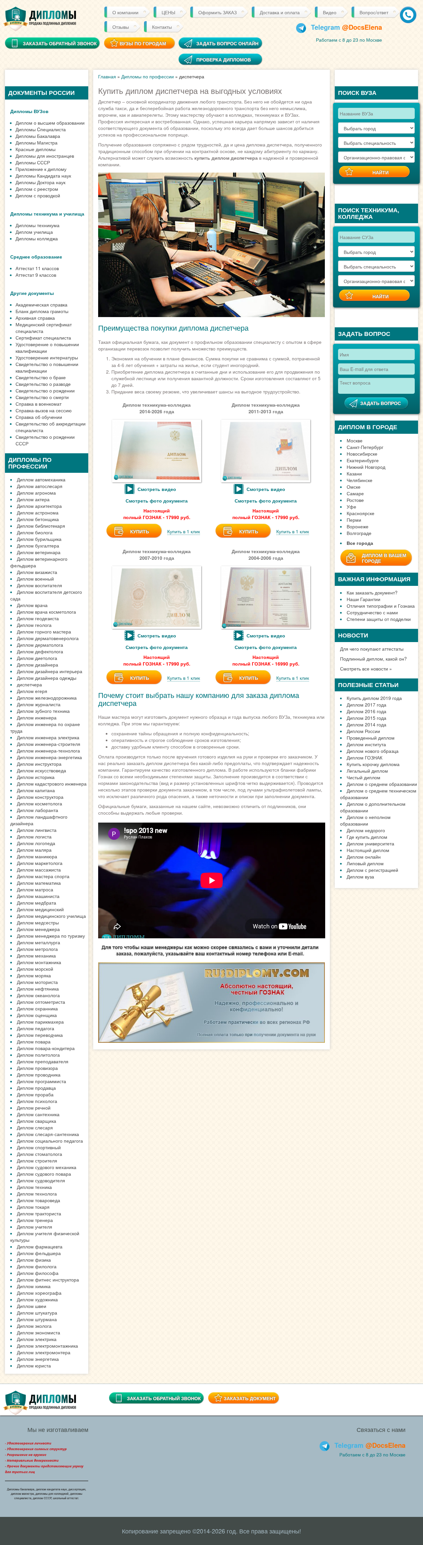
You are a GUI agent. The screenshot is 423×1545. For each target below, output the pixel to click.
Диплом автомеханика (41, 479)
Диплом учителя (34, 1226)
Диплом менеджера (38, 929)
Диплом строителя (37, 1160)
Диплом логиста (34, 836)
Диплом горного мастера (44, 631)
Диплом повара (34, 1041)
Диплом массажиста (39, 869)
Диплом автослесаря (39, 486)
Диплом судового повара (44, 1173)
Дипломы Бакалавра (38, 136)
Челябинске (359, 480)
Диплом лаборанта (37, 810)
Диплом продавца (36, 1087)
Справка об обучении (39, 417)
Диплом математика (39, 882)
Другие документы (32, 293)
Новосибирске (362, 453)
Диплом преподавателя (42, 1061)
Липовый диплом (365, 863)
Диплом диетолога (37, 658)
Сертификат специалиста (43, 337)
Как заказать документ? (372, 592)
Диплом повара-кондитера (46, 1048)
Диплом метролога (37, 949)
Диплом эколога (34, 1325)
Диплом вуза (360, 876)
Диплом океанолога (38, 995)
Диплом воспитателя (39, 585)
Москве (355, 440)
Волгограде (359, 533)
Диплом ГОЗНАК (364, 757)
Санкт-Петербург (365, 447)
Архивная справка (35, 317)
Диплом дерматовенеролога (48, 638)
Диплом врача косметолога (46, 611)
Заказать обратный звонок (164, 1398)
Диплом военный (35, 578)
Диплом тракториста (39, 1213)
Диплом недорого (366, 830)
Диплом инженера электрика (48, 737)
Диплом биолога (35, 532)
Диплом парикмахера (40, 1021)
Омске (354, 486)
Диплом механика (36, 955)
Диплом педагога (35, 1028)
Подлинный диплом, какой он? (373, 658)
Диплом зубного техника (43, 711)
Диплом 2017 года (366, 704)
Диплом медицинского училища (51, 916)
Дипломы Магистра (37, 142)
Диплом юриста (34, 1365)
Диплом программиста (41, 1081)
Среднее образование (36, 256)
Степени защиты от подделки (379, 619)
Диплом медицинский (40, 909)
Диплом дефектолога (40, 651)
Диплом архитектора (39, 506)
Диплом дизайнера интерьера (49, 671)
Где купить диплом (367, 836)
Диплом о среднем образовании (382, 784)
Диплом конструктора (40, 796)
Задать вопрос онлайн (227, 43)
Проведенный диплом (371, 737)
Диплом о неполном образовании (365, 820)
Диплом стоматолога (39, 1154)
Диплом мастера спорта (43, 876)
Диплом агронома (36, 492)
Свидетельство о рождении (45, 390)
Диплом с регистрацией (372, 870)
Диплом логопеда (36, 843)
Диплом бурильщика (39, 539)
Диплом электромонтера (43, 1352)
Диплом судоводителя (41, 1180)
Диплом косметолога (39, 803)
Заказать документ (250, 1398)
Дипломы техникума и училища (47, 213)
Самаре (355, 493)
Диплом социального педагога (50, 1140)
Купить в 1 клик (183, 531)
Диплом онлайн (364, 856)
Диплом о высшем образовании (50, 122)
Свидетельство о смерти (42, 397)
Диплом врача (32, 605)
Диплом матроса (35, 889)
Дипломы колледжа (37, 238)
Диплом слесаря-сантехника (48, 1134)
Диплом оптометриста (41, 1001)
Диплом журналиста (38, 704)
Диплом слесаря (35, 1127)
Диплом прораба (35, 1094)
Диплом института (366, 744)
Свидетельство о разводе (43, 384)
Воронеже (357, 526)
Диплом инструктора (39, 763)
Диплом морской (35, 968)
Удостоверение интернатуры (47, 357)
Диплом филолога (37, 1266)
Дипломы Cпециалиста (41, 129)
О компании (125, 12)
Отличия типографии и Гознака (381, 605)
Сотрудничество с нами (372, 612)
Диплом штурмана (37, 1319)
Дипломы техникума (37, 225)
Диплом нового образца (373, 751)
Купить (139, 531)
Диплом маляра (34, 849)
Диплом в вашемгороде (384, 558)
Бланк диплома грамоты (42, 311)
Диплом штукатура (37, 1312)
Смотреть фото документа (157, 500)
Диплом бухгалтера (38, 545)
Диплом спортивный (39, 1147)
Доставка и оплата (280, 12)
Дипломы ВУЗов (29, 111)
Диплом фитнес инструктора (48, 1279)
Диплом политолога (38, 1054)
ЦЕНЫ (168, 12)
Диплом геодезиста (38, 618)
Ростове (355, 500)
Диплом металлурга (38, 942)
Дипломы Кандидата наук (43, 175)
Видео (329, 12)
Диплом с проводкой (38, 195)
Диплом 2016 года (366, 711)
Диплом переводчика (40, 1035)
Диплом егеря (32, 691)
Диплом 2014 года (366, 724)
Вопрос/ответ (374, 12)
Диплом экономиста (38, 1332)
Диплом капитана (36, 790)
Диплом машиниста (38, 896)
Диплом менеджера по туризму (51, 935)
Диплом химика (34, 1286)
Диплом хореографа (39, 1292)
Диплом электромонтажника (47, 1345)
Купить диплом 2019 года (374, 698)
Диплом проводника (38, 1074)
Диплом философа (37, 1273)
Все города (360, 543)
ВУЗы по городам (143, 43)
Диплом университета (370, 843)
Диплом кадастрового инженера (52, 783)
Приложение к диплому (41, 169)
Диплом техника (34, 1187)
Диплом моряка (34, 975)
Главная (107, 76)
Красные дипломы (36, 149)
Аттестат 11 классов (37, 268)
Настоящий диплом (368, 850)
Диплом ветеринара (38, 552)
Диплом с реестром (37, 188)
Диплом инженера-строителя (48, 744)
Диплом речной (34, 1107)
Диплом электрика (37, 1339)
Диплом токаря (33, 1206)
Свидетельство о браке (41, 377)
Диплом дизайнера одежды (46, 677)
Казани (354, 473)
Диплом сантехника (38, 1114)
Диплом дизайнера (37, 664)
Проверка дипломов (223, 59)
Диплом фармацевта (39, 1246)
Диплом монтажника (39, 962)
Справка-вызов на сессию (44, 410)
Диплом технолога (37, 1193)
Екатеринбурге (363, 460)
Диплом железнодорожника (47, 697)
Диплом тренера (35, 1220)
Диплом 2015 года (366, 717)
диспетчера (29, 684)
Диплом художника (37, 1299)
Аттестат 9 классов (36, 274)
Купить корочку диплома (373, 764)
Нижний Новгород (366, 467)
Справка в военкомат (38, 403)
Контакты (162, 26)
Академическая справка (41, 304)
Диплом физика (34, 1259)
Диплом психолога (37, 1101)
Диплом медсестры (38, 922)
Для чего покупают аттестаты (372, 648)
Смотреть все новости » (366, 668)
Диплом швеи (31, 1306)
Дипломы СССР (33, 162)
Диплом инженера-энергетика (49, 757)
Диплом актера (33, 499)
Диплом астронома (37, 512)
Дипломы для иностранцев (45, 155)
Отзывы (120, 26)
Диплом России (363, 731)
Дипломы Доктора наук (40, 182)
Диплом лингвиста (37, 830)
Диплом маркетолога (39, 863)
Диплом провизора (37, 1068)
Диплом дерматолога (40, 644)
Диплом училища (34, 231)
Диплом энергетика (38, 1359)
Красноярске (360, 513)
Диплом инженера (37, 717)
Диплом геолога (34, 625)
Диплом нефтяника (38, 988)
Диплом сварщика (36, 1121)
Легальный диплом (367, 770)
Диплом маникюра (37, 856)
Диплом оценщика (37, 1015)
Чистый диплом (363, 777)
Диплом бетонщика (38, 519)
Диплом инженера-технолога (48, 750)
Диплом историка (36, 777)
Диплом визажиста (37, 572)
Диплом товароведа (38, 1200)
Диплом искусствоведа (41, 770)
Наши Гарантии (363, 599)
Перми (354, 519)
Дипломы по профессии (147, 76)
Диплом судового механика (46, 1167)
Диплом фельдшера (39, 1253)
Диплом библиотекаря (41, 525)
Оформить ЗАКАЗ (217, 12)
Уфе (351, 506)
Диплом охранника (37, 1008)
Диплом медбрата (36, 902)
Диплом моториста (37, 982)
